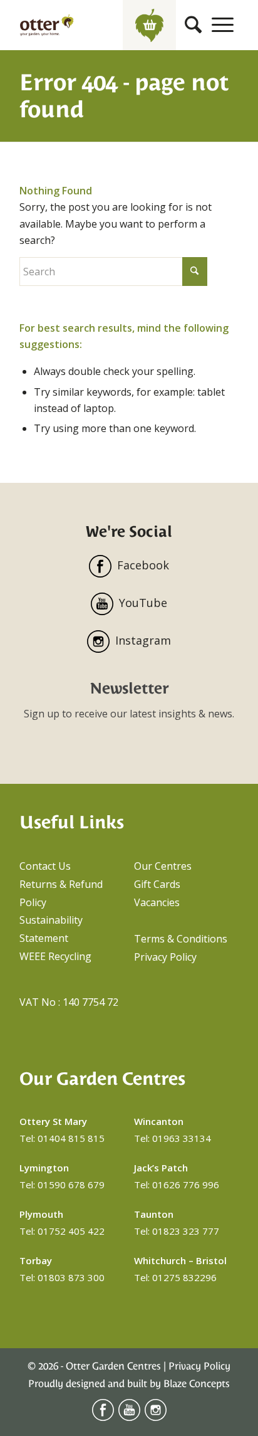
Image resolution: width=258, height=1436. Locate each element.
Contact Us (45, 866)
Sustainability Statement (51, 929)
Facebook (143, 565)
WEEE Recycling (55, 956)
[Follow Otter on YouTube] (129, 1417)
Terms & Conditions (180, 939)
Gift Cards (157, 884)
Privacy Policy (165, 957)
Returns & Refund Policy (61, 893)
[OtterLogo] (47, 25)
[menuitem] (193, 25)
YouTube (143, 602)
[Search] (193, 25)
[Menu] (223, 25)
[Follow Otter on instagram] (156, 1417)
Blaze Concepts (196, 1384)
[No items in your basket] (149, 25)
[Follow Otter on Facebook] (103, 1417)
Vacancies (157, 902)
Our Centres (163, 866)
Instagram (143, 640)
